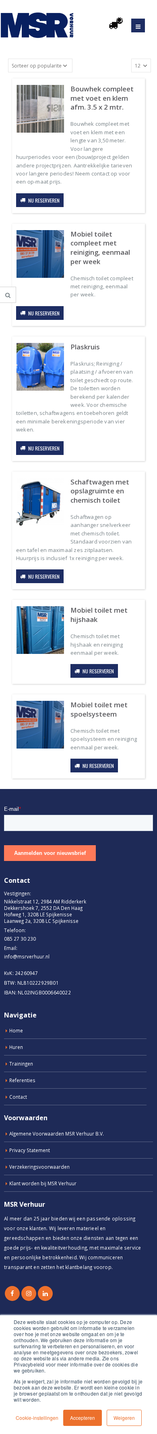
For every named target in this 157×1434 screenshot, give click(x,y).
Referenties (22, 1080)
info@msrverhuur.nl (27, 956)
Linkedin (45, 1293)
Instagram (28, 1293)
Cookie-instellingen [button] (37, 1417)
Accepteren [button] (82, 1417)
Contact (18, 1096)
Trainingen (21, 1063)
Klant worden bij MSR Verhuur (42, 1183)
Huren (16, 1047)
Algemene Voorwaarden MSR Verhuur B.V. (56, 1133)
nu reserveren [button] (44, 200)
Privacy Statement (29, 1150)
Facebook (12, 1293)
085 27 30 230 (20, 938)
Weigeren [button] (124, 1417)
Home (16, 1030)
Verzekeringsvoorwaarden (39, 1166)
